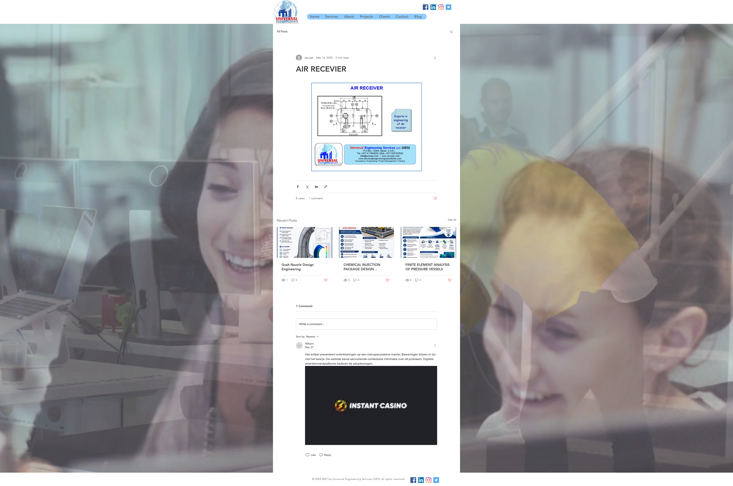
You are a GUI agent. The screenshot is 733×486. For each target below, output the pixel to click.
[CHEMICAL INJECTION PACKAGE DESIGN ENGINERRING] (366, 242)
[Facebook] (425, 7)
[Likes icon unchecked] (307, 455)
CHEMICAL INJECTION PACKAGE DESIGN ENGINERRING (362, 266)
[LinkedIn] (433, 7)
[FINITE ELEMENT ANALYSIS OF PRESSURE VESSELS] (428, 242)
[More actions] (435, 57)
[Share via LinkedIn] (316, 186)
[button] (451, 31)
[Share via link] (326, 186)
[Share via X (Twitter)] (307, 186)
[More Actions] (435, 345)
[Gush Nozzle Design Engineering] (304, 242)
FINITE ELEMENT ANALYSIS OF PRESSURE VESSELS (427, 266)
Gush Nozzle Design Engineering (298, 266)
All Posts (282, 31)
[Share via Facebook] (297, 186)
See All (452, 219)
